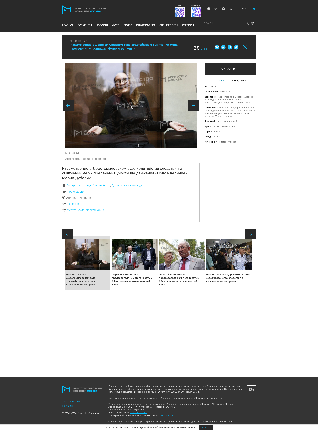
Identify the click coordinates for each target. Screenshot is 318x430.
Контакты (67, 406)
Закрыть (245, 47)
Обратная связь (71, 401)
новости (102, 25)
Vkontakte (215, 8)
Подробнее (87, 263)
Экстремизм (75, 185)
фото (115, 25)
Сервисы (188, 25)
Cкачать (222, 80)
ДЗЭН (208, 8)
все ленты (85, 25)
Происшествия (77, 191)
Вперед (193, 105)
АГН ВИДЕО (196, 6)
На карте (73, 204)
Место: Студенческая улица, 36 (88, 210)
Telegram (223, 8)
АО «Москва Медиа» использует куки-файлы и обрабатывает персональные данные (150, 427)
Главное (68, 25)
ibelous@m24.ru (168, 415)
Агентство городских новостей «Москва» (90, 9)
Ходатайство (101, 185)
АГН (180, 6)
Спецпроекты (168, 25)
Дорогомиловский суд (127, 185)
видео (128, 25)
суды (88, 185)
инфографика (145, 25)
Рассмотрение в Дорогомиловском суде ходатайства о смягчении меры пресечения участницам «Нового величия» (124, 47)
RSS (230, 8)
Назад (68, 105)
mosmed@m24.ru (138, 412)
